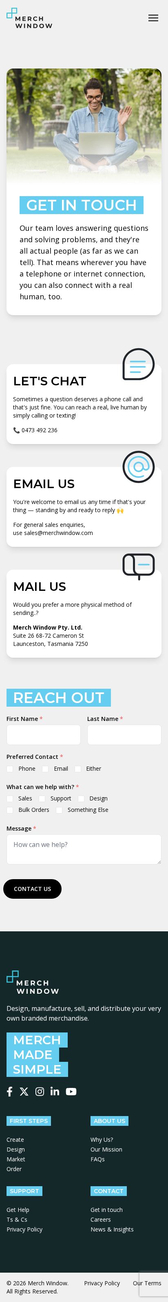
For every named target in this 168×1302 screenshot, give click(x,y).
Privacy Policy (24, 1229)
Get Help (18, 1210)
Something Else (88, 809)
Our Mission (106, 1149)
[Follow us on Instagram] (39, 1091)
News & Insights (112, 1229)
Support (61, 798)
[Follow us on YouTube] (71, 1091)
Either (93, 768)
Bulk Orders (33, 809)
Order (14, 1169)
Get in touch (107, 1210)
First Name (25, 719)
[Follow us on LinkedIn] (55, 1091)
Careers (101, 1219)
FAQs (98, 1159)
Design (98, 798)
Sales (25, 798)
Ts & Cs (17, 1219)
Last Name (105, 719)
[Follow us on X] (24, 1091)
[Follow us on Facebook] (10, 1091)
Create (15, 1139)
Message (21, 828)
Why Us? (102, 1139)
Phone (26, 768)
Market (16, 1159)
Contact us (32, 889)
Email (61, 768)
